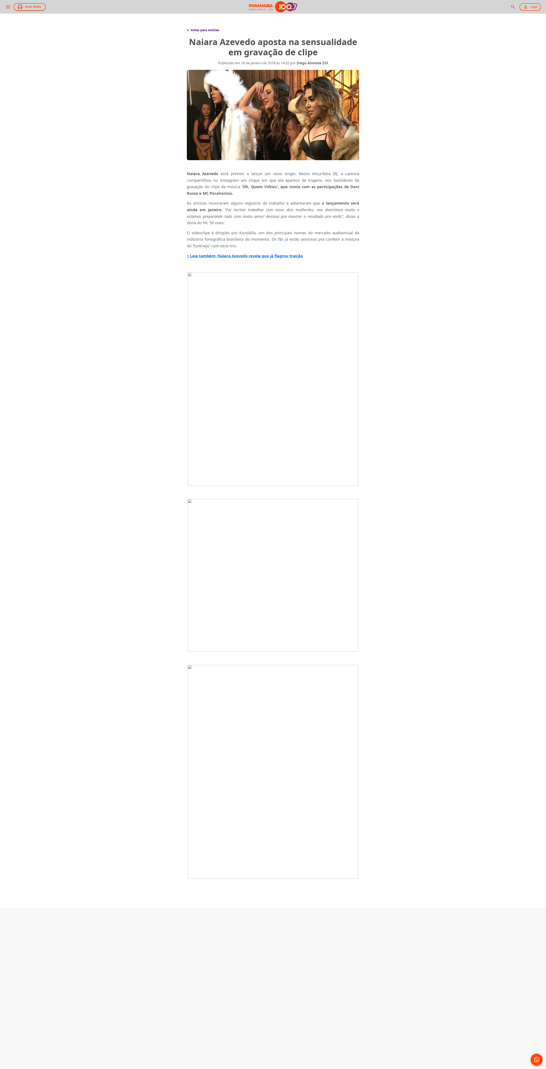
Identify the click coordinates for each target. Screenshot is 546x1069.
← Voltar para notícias (203, 30)
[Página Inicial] (273, 7)
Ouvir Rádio (33, 6)
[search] (513, 7)
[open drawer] (8, 6)
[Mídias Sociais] (537, 1060)
